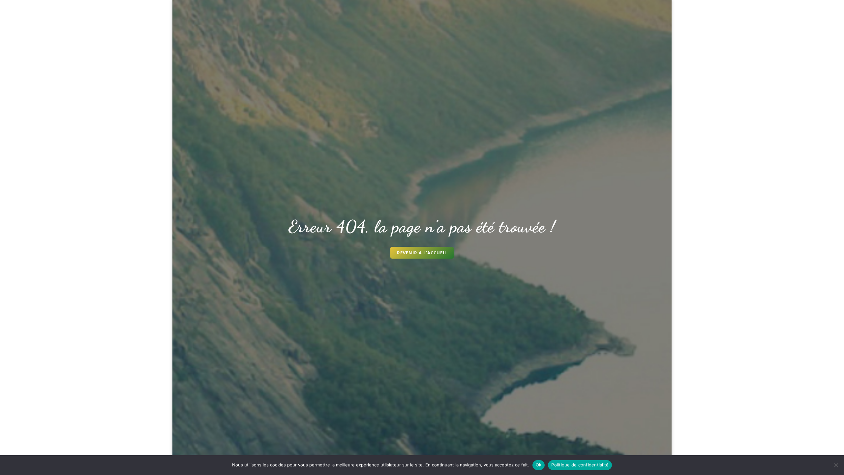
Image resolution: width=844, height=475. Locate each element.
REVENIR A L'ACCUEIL (422, 253)
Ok (539, 464)
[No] (835, 465)
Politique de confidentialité (580, 464)
